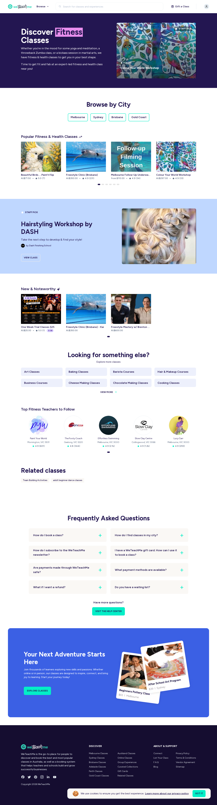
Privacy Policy (182, 753)
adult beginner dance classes (67, 480)
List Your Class (160, 758)
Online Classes (125, 758)
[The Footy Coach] (73, 425)
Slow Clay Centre (143, 438)
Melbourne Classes (98, 753)
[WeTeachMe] (20, 6)
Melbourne (78, 117)
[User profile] (206, 6)
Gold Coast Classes (99, 775)
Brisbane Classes (97, 762)
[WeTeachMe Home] (50, 746)
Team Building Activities (35, 480)
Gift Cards (123, 771)
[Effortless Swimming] (108, 425)
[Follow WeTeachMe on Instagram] (42, 777)
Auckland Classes (126, 753)
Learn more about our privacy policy (167, 793)
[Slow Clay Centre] (143, 425)
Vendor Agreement (185, 762)
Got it (199, 793)
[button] (99, 184)
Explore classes (37, 690)
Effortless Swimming (108, 438)
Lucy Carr (178, 438)
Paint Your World (38, 438)
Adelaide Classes (97, 766)
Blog (155, 766)
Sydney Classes (97, 758)
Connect (157, 753)
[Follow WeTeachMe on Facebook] (23, 777)
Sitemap (180, 766)
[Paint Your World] (38, 425)
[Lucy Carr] (178, 425)
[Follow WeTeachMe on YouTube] (55, 777)
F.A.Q (156, 762)
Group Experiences (127, 762)
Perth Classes (95, 771)
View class (30, 257)
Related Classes (125, 775)
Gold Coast (138, 117)
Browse (41, 6)
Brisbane (117, 117)
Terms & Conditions (186, 758)
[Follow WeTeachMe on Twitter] (29, 777)
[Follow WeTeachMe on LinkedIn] (48, 777)
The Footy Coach (73, 438)
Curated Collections (128, 766)
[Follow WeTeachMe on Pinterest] (35, 777)
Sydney (98, 117)
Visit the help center (108, 611)
